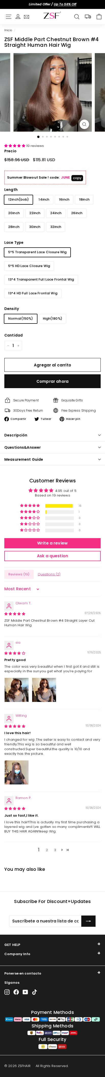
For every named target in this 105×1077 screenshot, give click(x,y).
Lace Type (13, 242)
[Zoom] (84, 124)
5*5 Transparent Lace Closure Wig (37, 252)
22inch (35, 213)
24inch (56, 213)
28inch (13, 226)
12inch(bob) (18, 199)
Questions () (49, 574)
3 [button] (55, 850)
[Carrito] (99, 16)
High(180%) (52, 318)
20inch (14, 213)
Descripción (16, 435)
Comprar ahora (52, 381)
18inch (84, 199)
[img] (14, 613)
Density (11, 308)
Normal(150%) (20, 318)
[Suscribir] (88, 921)
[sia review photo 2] (44, 690)
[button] (15, 145)
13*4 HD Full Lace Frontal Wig (32, 293)
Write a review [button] (52, 543)
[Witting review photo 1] (16, 772)
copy (77, 178)
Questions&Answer (22, 447)
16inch (64, 199)
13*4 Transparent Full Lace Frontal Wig (41, 279)
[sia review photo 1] (16, 690)
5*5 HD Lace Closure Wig (29, 265)
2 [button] (47, 850)
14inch (43, 199)
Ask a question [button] (52, 556)
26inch (76, 213)
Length (11, 189)
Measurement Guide (23, 459)
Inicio (8, 30)
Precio (10, 151)
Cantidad (13, 335)
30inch (35, 226)
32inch (55, 226)
